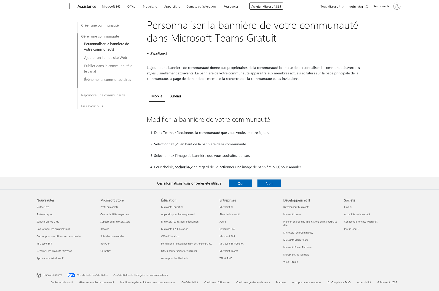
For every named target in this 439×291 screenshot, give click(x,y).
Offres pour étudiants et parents (179, 251)
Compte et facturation (201, 6)
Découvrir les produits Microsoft (54, 251)
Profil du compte (109, 207)
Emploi (348, 207)
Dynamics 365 (227, 229)
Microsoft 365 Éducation (174, 229)
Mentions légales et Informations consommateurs (147, 282)
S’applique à (158, 53)
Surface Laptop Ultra (48, 221)
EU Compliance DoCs (339, 282)
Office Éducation (170, 236)
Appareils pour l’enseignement (178, 214)
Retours (104, 229)
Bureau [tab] (175, 95)
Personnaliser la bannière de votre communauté (106, 46)
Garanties (105, 251)
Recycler (105, 243)
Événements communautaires (107, 79)
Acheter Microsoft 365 (266, 6)
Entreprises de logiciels (296, 254)
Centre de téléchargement (115, 214)
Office (131, 6)
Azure (223, 221)
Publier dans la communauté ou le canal (109, 68)
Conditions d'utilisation (217, 282)
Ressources (230, 6)
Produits (148, 6)
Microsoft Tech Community (298, 232)
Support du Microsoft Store (115, 221)
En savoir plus (92, 105)
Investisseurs (351, 229)
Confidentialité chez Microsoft (360, 221)
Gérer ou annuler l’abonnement (96, 282)
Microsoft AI (226, 207)
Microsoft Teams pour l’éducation (179, 221)
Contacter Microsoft (62, 282)
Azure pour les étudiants (174, 258)
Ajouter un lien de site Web (105, 57)
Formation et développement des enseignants (186, 243)
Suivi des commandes (112, 236)
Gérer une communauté (100, 36)
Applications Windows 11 (50, 258)
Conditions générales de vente (253, 282)
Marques (281, 282)
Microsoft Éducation (172, 207)
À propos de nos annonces (306, 282)
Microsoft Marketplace (295, 240)
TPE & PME (226, 258)
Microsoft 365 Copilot (232, 243)
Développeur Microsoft (296, 207)
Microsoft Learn (292, 214)
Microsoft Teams (229, 251)
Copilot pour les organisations (53, 229)
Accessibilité (364, 282)
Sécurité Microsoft (230, 214)
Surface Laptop (45, 214)
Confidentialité (190, 282)
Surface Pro (43, 207)
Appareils (170, 6)
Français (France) (52, 275)
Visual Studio (290, 262)
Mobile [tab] (156, 95)
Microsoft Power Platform (297, 247)
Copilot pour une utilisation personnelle (59, 236)
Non (269, 183)
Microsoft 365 (111, 6)
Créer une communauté (100, 25)
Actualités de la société (357, 214)
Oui (240, 183)
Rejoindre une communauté (103, 94)
